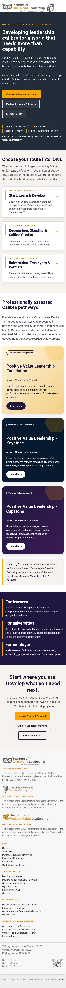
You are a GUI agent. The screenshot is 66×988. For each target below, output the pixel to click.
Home (5, 848)
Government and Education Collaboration (22, 911)
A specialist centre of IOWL (17, 824)
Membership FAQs (11, 890)
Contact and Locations (13, 865)
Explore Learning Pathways (21, 104)
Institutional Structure (12, 858)
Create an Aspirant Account (21, 94)
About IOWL (8, 851)
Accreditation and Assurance (16, 926)
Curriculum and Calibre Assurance (18, 929)
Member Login (14, 114)
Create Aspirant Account (32, 716)
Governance (8, 861)
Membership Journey (12, 876)
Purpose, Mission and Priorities (17, 855)
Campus (6, 893)
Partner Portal (9, 914)
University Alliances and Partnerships (20, 904)
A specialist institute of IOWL (18, 796)
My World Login (9, 886)
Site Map (61, 979)
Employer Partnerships (13, 908)
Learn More (16, 406)
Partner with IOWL (32, 735)
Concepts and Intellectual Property (19, 933)
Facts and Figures (10, 936)
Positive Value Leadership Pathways (19, 880)
